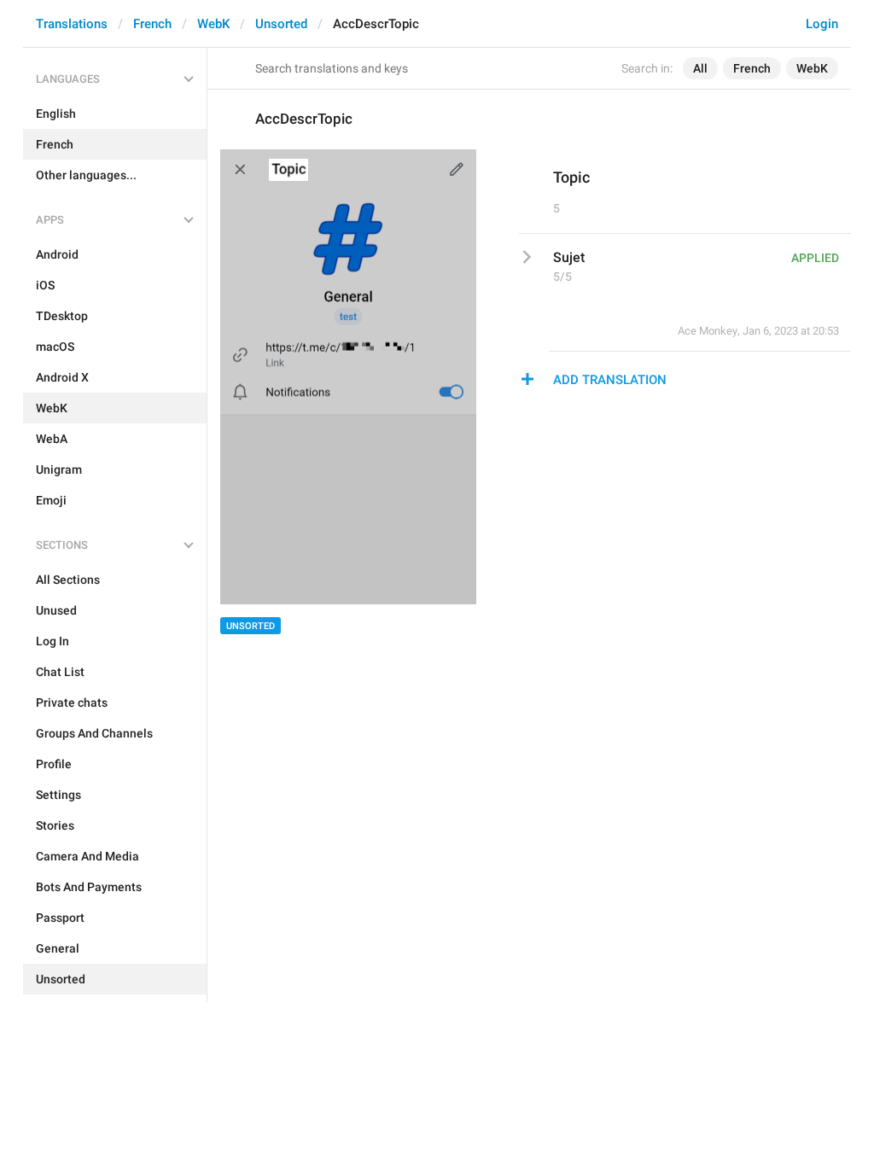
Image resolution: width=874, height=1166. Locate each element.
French (152, 24)
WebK (213, 24)
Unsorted (281, 24)
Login (822, 24)
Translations (72, 24)
